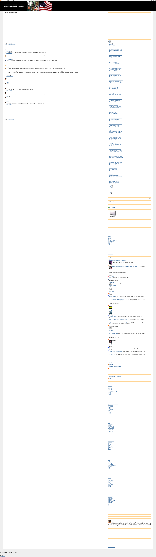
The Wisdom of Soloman (111, 501)
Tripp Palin (17, 44)
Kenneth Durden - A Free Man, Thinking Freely (115, 366)
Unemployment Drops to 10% (112, 164)
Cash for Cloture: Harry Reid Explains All (114, 87)
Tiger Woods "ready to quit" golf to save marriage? (115, 137)
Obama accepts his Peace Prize (113, 143)
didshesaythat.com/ (111, 290)
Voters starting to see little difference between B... (115, 149)
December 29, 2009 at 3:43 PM (9, 53)
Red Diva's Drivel (110, 467)
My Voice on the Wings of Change (113, 293)
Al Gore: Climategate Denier (112, 133)
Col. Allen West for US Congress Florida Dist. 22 (115, 138)
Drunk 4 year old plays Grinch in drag (113, 108)
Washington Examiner (110, 254)
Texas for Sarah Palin (110, 484)
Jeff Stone (7, 54)
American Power (110, 389)
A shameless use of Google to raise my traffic (114, 63)
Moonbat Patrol (110, 449)
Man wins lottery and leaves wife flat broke (114, 119)
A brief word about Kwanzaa (112, 64)
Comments (110, 202)
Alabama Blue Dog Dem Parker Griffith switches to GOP (116, 80)
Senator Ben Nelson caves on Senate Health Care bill (115, 99)
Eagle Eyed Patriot (110, 406)
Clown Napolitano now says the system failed (114, 56)
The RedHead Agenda (110, 498)
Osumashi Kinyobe (8, 51)
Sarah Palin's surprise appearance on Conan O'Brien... (115, 131)
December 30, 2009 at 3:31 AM (9, 85)
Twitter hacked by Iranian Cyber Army (113, 105)
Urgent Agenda (110, 504)
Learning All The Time (110, 431)
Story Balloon (109, 483)
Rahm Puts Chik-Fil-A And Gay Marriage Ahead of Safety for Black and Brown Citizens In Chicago (119, 322)
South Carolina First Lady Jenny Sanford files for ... (115, 132)
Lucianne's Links (110, 237)
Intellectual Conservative (111, 426)
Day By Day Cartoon (110, 405)
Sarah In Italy (109, 478)
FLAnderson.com (111, 310)
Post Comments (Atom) (11, 119)
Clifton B (7, 77)
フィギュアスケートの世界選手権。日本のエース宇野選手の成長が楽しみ (117, 299)
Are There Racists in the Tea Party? (113, 348)
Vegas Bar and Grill (111, 276)
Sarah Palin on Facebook (111, 245)
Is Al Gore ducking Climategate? (113, 168)
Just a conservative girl (9, 59)
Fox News (109, 236)
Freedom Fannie (110, 412)
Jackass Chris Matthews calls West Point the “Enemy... (116, 177)
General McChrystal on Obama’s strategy (114, 175)
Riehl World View (110, 469)
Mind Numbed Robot (110, 447)
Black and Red (111, 305)
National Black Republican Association (112, 240)
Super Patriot (110, 344)
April (110, 193)
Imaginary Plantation (111, 291)
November (111, 185)
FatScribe (109, 410)
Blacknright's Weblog (111, 295)
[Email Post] (11, 43)
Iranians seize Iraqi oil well (112, 101)
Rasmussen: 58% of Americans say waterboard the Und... (116, 45)
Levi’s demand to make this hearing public (28, 32)
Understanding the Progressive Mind (113, 316)
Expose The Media (110, 409)
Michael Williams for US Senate (113, 139)
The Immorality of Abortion (112, 296)
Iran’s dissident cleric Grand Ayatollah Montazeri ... (115, 94)
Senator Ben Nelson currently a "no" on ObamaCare (115, 106)
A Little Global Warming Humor (113, 169)
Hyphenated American (110, 424)
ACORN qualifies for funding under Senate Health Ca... (115, 82)
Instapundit (109, 425)
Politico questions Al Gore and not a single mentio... (115, 163)
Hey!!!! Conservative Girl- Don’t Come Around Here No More (115, 336)
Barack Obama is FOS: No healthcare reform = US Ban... (116, 114)
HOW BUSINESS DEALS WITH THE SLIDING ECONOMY (115, 351)
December (111, 43)
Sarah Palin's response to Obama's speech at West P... (115, 176)
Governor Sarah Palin (11, 44)
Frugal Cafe (109, 413)
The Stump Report (110, 499)
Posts (110, 201)
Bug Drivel (109, 394)
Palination (109, 459)
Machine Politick (110, 442)
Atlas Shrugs (109, 390)
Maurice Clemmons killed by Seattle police (114, 181)
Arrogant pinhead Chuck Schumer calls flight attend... (115, 118)
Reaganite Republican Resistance (112, 465)
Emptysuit (109, 408)
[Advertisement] (11, 112)
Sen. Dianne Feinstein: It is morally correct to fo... (115, 144)
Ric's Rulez (109, 468)
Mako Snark (109, 444)
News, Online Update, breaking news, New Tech (113, 451)
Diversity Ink (110, 378)
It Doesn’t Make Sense (111, 427)
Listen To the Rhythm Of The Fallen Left (113, 333)
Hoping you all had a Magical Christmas (114, 70)
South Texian (109, 482)
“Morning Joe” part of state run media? (113, 83)
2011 (109, 40)
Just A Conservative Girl (111, 428)
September (111, 187)
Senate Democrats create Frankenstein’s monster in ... (115, 145)
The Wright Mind (110, 502)
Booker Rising (111, 364)
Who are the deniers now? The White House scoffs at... (115, 183)
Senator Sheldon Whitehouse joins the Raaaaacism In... (116, 89)
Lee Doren (109, 432)
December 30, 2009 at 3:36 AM (9, 90)
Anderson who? (111, 174)
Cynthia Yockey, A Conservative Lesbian (113, 404)
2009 (109, 42)
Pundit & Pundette (110, 463)
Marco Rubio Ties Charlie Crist (113, 120)
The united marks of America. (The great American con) (115, 376)
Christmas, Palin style (112, 86)
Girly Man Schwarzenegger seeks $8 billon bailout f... (115, 75)
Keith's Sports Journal (110, 429)
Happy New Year (111, 44)
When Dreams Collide (112, 93)
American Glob (110, 388)
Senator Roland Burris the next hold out (114, 125)
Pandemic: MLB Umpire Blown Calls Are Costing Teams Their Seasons (117, 271)
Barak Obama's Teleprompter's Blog (112, 391)
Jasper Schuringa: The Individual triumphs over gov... (115, 57)
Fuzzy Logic (109, 414)
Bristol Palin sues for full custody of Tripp (11, 12)
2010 (109, 41)
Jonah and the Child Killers (112, 354)
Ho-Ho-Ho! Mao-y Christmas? (112, 76)
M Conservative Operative (111, 441)
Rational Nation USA (110, 464)
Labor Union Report (110, 430)
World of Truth (111, 330)
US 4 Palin (109, 505)
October (111, 186)
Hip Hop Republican (111, 282)
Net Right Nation (110, 242)
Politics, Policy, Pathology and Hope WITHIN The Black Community (117, 260)
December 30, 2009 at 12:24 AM (9, 76)
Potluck (109, 461)
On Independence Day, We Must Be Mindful (114, 302)
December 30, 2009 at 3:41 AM (9, 104)
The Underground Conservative (111, 500)
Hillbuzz (109, 423)
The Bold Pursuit (110, 485)
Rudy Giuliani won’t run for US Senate (113, 88)
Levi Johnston (14, 44)
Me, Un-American (110, 445)
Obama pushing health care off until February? (114, 74)
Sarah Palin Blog (110, 479)
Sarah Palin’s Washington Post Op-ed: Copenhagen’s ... (116, 150)
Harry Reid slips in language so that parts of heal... (115, 81)
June (110, 191)
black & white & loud (111, 368)
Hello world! (110, 277)
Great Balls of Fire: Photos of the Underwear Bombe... (115, 55)
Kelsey (7, 67)
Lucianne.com (109, 238)
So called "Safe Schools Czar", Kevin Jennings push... (115, 162)
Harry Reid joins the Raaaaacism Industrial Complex (115, 156)
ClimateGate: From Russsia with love (113, 113)
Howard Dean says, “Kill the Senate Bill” (114, 126)
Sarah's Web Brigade (110, 480)
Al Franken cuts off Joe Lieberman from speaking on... (115, 107)
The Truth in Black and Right (112, 315)
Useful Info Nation (110, 506)
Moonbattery (109, 450)
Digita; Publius (111, 362)
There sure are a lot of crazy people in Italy (114, 69)
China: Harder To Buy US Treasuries (113, 95)
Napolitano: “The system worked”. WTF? (114, 62)
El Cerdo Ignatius (110, 407)
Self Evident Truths (110, 481)
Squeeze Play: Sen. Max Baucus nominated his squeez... (116, 157)
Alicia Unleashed (110, 387)
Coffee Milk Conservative (111, 395)
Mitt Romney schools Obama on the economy (114, 170)
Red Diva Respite (110, 466)
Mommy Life (109, 448)
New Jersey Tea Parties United (111, 243)
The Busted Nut (110, 487)
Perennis (109, 460)
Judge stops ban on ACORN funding (113, 130)
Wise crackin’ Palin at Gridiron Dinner (113, 158)
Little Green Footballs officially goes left (114, 182)
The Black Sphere (111, 257)
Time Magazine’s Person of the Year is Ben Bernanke (115, 124)
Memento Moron (110, 446)
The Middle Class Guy (110, 496)
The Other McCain (110, 497)
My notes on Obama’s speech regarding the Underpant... (116, 51)
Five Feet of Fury (110, 411)
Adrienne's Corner (110, 386)
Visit (111, 547)
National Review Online (111, 241)
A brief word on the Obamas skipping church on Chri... (115, 68)
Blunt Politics (109, 393)
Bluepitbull (109, 392)
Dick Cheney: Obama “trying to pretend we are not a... (115, 49)
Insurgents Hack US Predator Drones (113, 112)
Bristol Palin (7, 44)
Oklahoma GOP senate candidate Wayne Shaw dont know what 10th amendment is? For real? (119, 319)
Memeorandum (110, 239)
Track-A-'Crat (109, 503)
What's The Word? (111, 339)
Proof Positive (109, 462)
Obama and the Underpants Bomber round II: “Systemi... (116, 50)
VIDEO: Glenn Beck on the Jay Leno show (114, 100)
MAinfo (109, 443)
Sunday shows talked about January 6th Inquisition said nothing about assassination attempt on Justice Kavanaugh (125, 266)
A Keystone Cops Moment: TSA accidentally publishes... (116, 151)
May (110, 192)
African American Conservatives (113, 347)
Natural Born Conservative (112, 285)
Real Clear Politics (110, 244)
